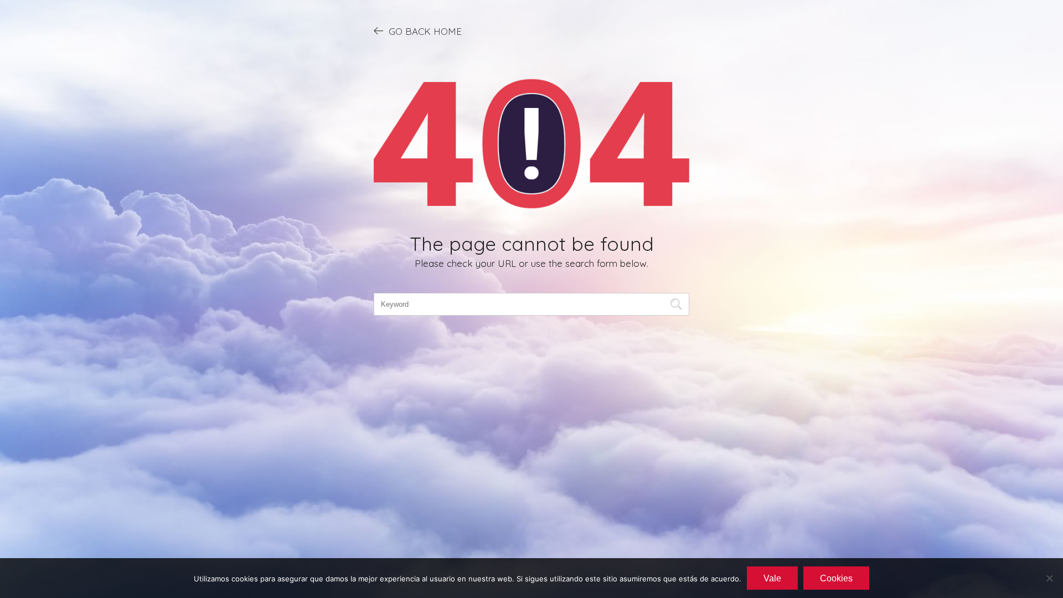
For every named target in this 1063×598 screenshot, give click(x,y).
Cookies (836, 578)
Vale (772, 578)
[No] (1049, 578)
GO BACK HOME (425, 31)
